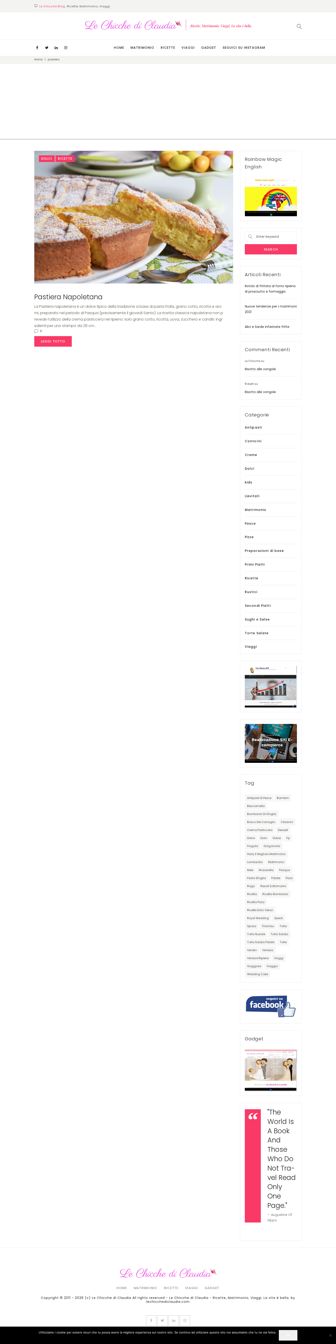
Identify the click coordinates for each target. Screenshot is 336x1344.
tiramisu (268, 926)
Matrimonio (142, 47)
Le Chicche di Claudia (111, 1297)
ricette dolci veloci (260, 910)
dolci (263, 838)
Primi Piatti (255, 564)
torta (283, 926)
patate (275, 878)
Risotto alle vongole (260, 369)
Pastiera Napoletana (68, 297)
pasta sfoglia (256, 878)
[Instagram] (66, 47)
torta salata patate (260, 942)
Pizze (249, 537)
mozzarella (266, 870)
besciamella (256, 806)
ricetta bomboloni (275, 894)
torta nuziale (256, 934)
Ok (288, 1335)
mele (250, 870)
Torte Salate (257, 633)
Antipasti (253, 427)
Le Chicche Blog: (52, 6)
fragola (252, 846)
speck (278, 918)
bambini (283, 798)
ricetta (252, 894)
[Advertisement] (168, 107)
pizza (289, 878)
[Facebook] (37, 47)
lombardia (255, 862)
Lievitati (252, 496)
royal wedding (258, 918)
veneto (252, 950)
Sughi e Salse (257, 619)
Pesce (250, 523)
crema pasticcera (259, 830)
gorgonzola (272, 846)
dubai (277, 838)
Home (119, 47)
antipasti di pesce (259, 798)
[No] (330, 1335)
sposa (251, 926)
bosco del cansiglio (261, 822)
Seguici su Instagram (244, 47)
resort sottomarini (273, 886)
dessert (283, 830)
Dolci (46, 158)
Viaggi (188, 47)
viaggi (278, 958)
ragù (251, 886)
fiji (288, 838)
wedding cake (257, 974)
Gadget (208, 47)
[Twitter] (47, 47)
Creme (251, 455)
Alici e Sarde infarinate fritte (267, 326)
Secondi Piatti (258, 605)
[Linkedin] (56, 47)
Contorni (253, 441)
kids (248, 482)
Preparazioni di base (264, 550)
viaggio (272, 966)
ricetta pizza (255, 902)
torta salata (279, 934)
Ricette (168, 47)
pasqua (284, 870)
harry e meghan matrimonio (266, 854)
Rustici (251, 592)
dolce (251, 838)
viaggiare (254, 966)
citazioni (287, 822)
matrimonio (276, 862)
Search (271, 249)
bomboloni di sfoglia (261, 814)
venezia (267, 950)
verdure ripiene (258, 958)
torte (283, 942)
